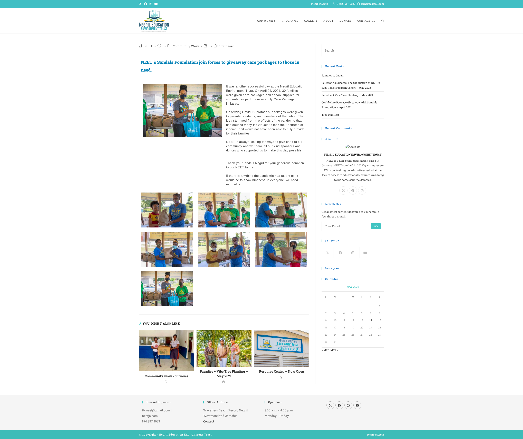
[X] (343, 190)
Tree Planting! (330, 114)
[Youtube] (365, 252)
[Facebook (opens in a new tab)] (145, 4)
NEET (148, 46)
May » (334, 350)
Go (376, 226)
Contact (208, 421)
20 (361, 327)
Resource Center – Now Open (281, 371)
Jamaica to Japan (333, 75)
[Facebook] (353, 190)
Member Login (319, 3)
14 (370, 320)
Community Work (186, 46)
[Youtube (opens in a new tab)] (156, 4)
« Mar (325, 350)
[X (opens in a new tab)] (141, 4)
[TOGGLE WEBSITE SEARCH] (382, 21)
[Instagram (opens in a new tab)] (150, 4)
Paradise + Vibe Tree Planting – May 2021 (224, 373)
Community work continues (166, 376)
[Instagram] (362, 190)
